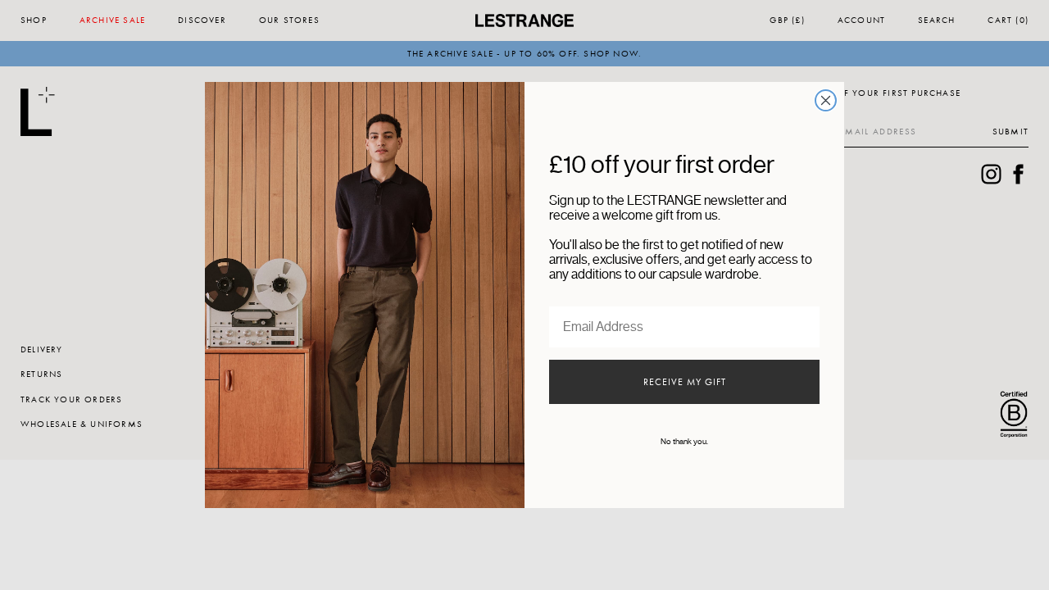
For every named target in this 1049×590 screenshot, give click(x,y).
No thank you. (684, 442)
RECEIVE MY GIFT (684, 382)
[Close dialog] (825, 100)
